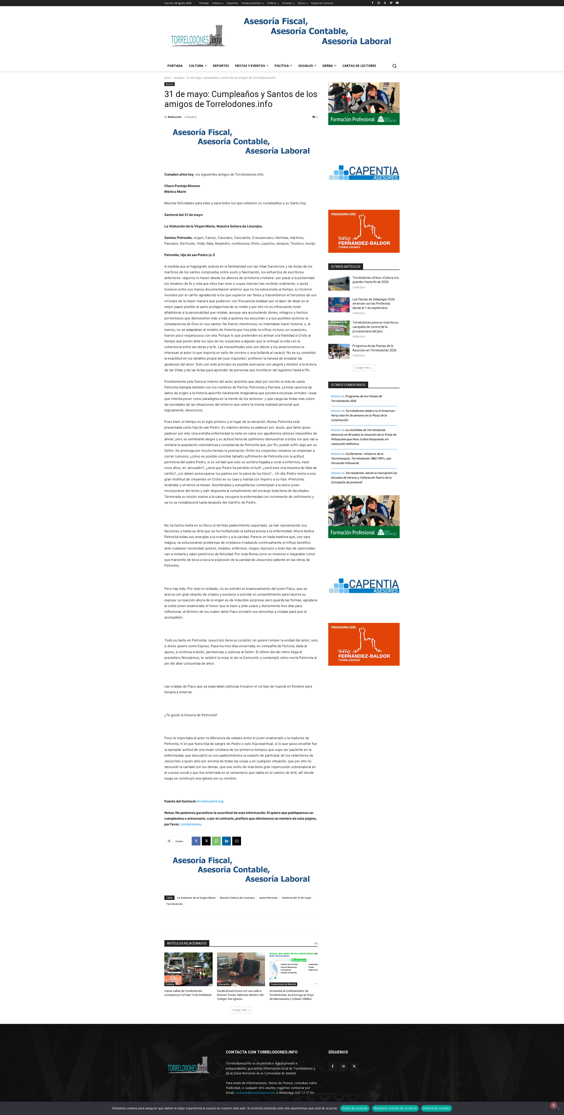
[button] (394, 65)
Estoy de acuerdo (354, 1108)
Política (170, 984)
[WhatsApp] (216, 841)
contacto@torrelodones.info (255, 1093)
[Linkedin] (226, 841)
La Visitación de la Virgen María (196, 897)
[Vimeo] (390, 3)
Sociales (179, 78)
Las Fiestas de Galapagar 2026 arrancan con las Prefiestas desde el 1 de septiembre (373, 304)
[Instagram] (378, 3)
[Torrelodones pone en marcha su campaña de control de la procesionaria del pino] (339, 327)
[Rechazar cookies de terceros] (558, 1108)
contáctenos (190, 824)
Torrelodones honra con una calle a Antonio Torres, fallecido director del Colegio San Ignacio (240, 995)
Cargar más (239, 1010)
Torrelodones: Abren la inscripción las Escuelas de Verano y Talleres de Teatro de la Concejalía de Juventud (364, 477)
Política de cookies (436, 1108)
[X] (385, 3)
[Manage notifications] (553, 1105)
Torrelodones (174, 903)
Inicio (167, 78)
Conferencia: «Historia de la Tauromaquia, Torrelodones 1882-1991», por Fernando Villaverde (361, 458)
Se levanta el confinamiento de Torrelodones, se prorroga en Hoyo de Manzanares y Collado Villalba (291, 995)
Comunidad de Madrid (283, 984)
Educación (224, 984)
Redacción (175, 116)
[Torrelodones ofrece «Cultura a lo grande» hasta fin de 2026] (339, 283)
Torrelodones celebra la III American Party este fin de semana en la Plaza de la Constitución (363, 415)
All (316, 943)
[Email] (236, 841)
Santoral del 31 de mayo (296, 897)
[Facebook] (372, 3)
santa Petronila (268, 897)
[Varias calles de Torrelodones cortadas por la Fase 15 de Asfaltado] (188, 969)
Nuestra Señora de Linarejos (237, 897)
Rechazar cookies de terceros (395, 1108)
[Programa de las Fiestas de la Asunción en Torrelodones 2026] (339, 351)
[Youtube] (397, 3)
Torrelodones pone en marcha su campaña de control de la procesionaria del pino (375, 327)
